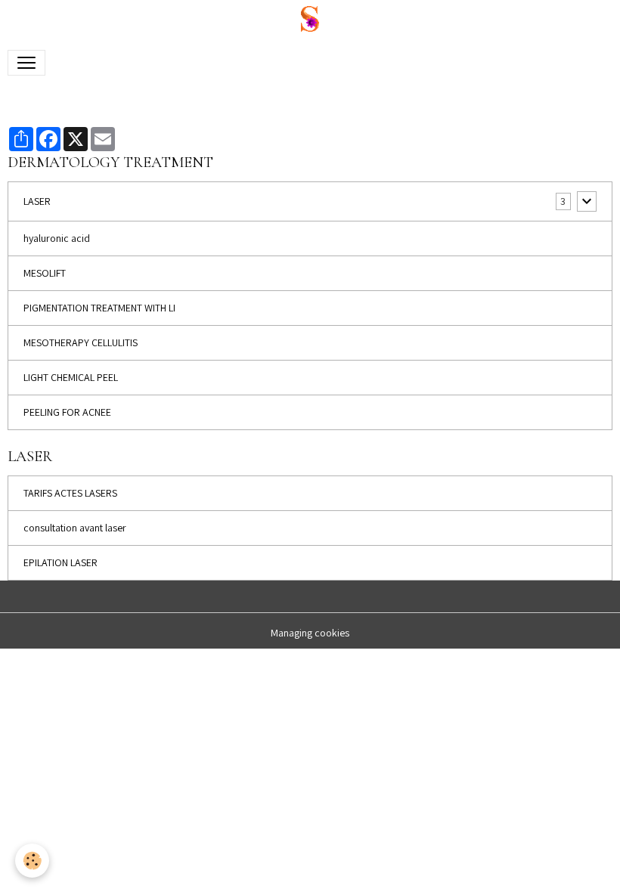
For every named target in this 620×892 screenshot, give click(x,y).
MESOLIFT (44, 273)
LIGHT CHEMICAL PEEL (70, 377)
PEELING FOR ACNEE (67, 412)
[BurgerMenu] (26, 63)
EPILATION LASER (60, 562)
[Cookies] (32, 861)
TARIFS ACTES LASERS (70, 493)
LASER (37, 201)
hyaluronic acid (56, 238)
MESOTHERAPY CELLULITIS (80, 342)
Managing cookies (310, 633)
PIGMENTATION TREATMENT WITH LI (99, 307)
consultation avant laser (74, 527)
